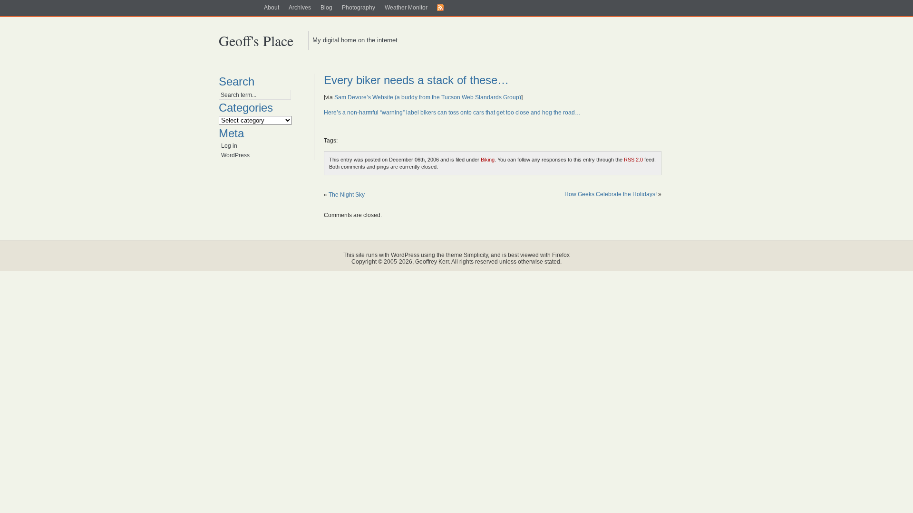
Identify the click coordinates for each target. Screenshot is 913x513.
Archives (300, 7)
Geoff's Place (256, 40)
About (271, 7)
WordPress (235, 155)
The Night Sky (347, 194)
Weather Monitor (406, 7)
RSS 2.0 (633, 159)
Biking (488, 159)
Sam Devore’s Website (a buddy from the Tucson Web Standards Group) (427, 97)
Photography (358, 7)
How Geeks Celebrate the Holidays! (610, 194)
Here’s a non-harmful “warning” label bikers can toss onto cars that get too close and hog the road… (452, 112)
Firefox (561, 255)
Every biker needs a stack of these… (416, 80)
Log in (229, 145)
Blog (326, 7)
